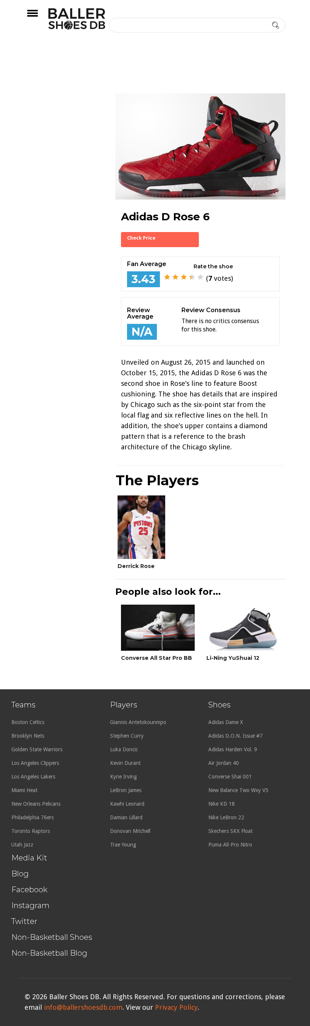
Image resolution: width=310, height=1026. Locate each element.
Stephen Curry (127, 736)
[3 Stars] (184, 277)
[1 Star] (167, 277)
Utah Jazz (22, 845)
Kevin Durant (125, 763)
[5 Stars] (200, 277)
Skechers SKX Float (230, 831)
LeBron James (125, 790)
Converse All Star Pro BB (156, 658)
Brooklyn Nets (27, 736)
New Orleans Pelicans (35, 804)
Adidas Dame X (225, 722)
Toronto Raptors (30, 831)
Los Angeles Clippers (35, 763)
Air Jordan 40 (223, 763)
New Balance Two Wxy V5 (238, 790)
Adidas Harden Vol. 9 (232, 749)
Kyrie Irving (123, 777)
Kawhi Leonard (127, 804)
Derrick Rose (136, 566)
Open (39, 18)
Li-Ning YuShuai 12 (232, 658)
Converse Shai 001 (230, 777)
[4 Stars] (192, 277)
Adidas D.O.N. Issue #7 (235, 736)
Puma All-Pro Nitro (230, 845)
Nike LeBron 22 (226, 817)
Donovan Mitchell (130, 831)
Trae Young (123, 845)
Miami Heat (24, 790)
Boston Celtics (27, 722)
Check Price (141, 238)
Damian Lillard (126, 817)
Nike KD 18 (221, 804)
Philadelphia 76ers (32, 817)
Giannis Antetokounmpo (138, 722)
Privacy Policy (176, 1007)
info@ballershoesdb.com (83, 1007)
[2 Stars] (175, 277)
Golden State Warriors (36, 749)
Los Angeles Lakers (33, 777)
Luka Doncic (124, 749)
